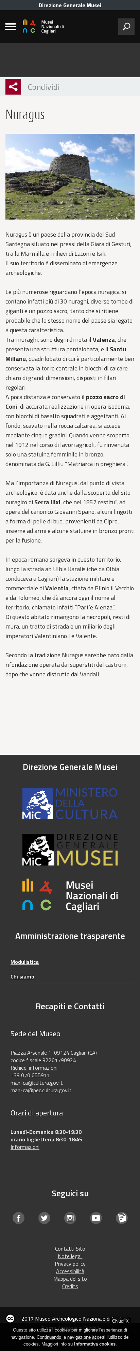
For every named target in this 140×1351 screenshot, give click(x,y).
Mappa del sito (70, 1278)
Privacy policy (70, 1263)
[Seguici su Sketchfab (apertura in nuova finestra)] (122, 1218)
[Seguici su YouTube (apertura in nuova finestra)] (96, 1218)
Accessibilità (70, 1271)
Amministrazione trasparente (70, 935)
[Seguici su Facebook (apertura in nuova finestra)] (18, 1218)
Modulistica (25, 962)
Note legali (70, 1256)
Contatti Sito (70, 1248)
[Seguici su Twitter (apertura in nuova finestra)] (44, 1218)
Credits (70, 1286)
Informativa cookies (95, 1344)
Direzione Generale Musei (70, 5)
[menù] (10, 26)
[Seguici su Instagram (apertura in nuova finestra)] (70, 1218)
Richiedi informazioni (34, 1067)
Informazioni (25, 1147)
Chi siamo (22, 976)
